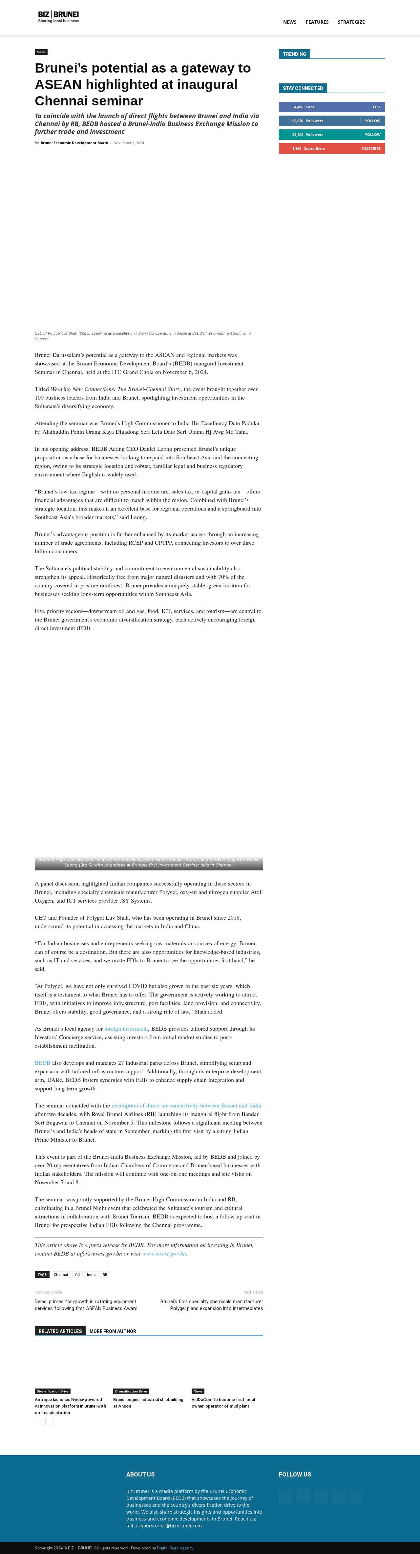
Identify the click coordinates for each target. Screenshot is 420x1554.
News (290, 22)
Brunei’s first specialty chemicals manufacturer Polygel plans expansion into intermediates (211, 1305)
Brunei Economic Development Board (74, 142)
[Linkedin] (126, 157)
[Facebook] (81, 157)
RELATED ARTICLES (60, 1331)
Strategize (351, 22)
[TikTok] (338, 1496)
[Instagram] (303, 1495)
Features (317, 22)
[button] (377, 22)
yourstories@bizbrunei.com (171, 1525)
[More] (157, 157)
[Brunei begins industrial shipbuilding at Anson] (149, 1369)
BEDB (43, 1062)
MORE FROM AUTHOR (113, 1331)
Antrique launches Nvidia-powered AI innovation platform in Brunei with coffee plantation (70, 1406)
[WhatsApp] (111, 157)
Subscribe (371, 148)
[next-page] (49, 1422)
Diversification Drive (53, 1391)
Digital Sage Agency (175, 1548)
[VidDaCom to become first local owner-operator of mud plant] (227, 1369)
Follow (373, 120)
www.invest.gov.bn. (165, 1253)
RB (105, 1274)
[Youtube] (356, 1496)
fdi (77, 1274)
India (91, 1274)
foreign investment (126, 1028)
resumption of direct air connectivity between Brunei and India (186, 1105)
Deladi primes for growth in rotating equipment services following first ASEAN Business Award (86, 1305)
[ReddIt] (141, 157)
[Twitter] (96, 157)
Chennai (61, 1274)
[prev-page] (39, 1422)
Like (377, 106)
